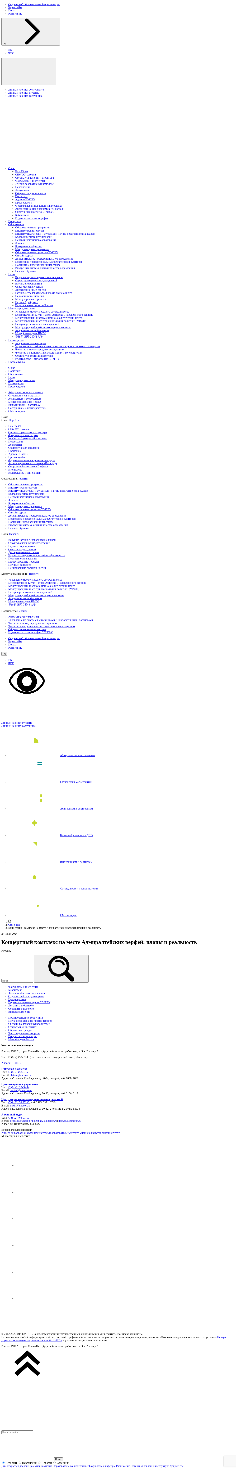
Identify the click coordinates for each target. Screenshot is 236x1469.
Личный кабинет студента (23, 92)
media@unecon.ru (20, 1105)
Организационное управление (20, 1084)
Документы (22, 190)
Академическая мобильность (32, 330)
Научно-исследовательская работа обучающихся (43, 292)
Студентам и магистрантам (24, 395)
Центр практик (17, 999)
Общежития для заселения (30, 193)
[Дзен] (41, 1218)
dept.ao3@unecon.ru (69, 1120)
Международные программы (32, 249)
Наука (11, 274)
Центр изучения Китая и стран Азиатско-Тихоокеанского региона (54, 314)
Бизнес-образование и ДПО (24, 401)
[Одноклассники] (41, 1245)
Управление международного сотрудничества (42, 311)
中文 (11, 53)
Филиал (20, 243)
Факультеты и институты (30, 180)
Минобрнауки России (21, 1039)
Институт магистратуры (29, 230)
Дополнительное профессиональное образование (44, 258)
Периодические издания (29, 296)
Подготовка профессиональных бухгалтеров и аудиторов (49, 261)
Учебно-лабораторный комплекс (34, 183)
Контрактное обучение (28, 246)
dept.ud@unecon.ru (21, 1090)
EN (10, 49)
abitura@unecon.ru (20, 1075)
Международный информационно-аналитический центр (48, 317)
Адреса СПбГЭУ (25, 199)
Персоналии (22, 187)
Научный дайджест (26, 302)
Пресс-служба (23, 202)
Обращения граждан (20, 1030)
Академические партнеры (30, 343)
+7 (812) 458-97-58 (18, 1071)
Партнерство (15, 340)
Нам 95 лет (21, 171)
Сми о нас (14, 924)
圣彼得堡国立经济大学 (29, 336)
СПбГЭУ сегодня (25, 174)
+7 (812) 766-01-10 (18, 1117)
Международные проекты (30, 299)
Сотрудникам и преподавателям (27, 407)
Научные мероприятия (28, 283)
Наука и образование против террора (30, 1020)
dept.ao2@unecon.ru (45, 1120)
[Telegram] (41, 1192)
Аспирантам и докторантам (24, 398)
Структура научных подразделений (36, 280)
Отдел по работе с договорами (26, 996)
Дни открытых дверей (14, 1466)
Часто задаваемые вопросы (24, 1033)
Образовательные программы (32, 227)
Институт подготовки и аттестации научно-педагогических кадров (55, 233)
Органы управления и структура (34, 177)
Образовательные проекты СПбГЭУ (36, 252)
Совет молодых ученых (29, 286)
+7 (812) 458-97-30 (18, 1102)
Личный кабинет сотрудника (25, 95)
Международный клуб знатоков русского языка (43, 327)
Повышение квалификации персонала (37, 264)
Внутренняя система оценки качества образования (45, 267)
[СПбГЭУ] (37, 162)
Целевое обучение (26, 271)
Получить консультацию (22, 1036)
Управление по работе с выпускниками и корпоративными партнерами (57, 346)
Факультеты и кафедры (101, 1466)
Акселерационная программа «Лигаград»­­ (39, 208)
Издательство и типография (31, 218)
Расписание (15, 13)
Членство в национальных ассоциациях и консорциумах (48, 352)
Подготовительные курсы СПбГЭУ (29, 1002)
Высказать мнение (19, 1011)
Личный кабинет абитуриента (26, 89)
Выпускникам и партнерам (24, 404)
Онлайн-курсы (24, 255)
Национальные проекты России (34, 305)
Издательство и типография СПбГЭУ (37, 358)
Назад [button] (4, 416)
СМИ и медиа (16, 411)
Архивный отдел (11, 1114)
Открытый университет (22, 1026)
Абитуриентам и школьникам (25, 392)
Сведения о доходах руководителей (29, 1023)
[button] (28, 71)
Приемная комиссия (14, 1068)
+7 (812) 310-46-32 (18, 1087)
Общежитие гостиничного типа (34, 355)
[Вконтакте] (41, 1165)
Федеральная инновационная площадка (38, 205)
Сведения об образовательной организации (34, 4)
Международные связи (21, 308)
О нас (11, 168)
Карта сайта (15, 7)
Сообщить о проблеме (21, 1008)
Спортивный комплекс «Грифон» (35, 211)
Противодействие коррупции (25, 1017)
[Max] (41, 1298)
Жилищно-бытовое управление (26, 993)
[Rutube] (41, 1272)
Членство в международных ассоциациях (39, 349)
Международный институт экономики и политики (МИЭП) (50, 320)
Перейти (14, 420)
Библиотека (22, 215)
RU (5, 43)
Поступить (14, 221)
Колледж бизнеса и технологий (33, 236)
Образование (16, 224)
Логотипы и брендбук (21, 1005)
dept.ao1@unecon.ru (21, 1120)
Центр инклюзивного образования (35, 239)
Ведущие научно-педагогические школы (39, 277)
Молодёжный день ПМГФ (30, 333)
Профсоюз (21, 196)
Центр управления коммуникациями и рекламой (32, 1099)
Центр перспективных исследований (37, 324)
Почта (12, 10)
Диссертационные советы (30, 289)
